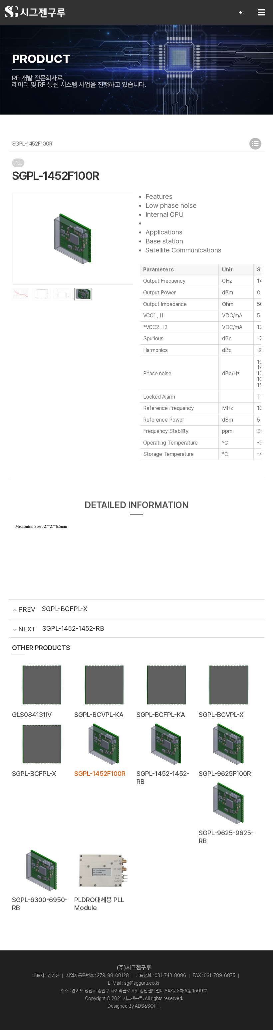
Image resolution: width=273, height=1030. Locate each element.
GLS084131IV (32, 715)
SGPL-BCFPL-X (64, 609)
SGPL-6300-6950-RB (40, 904)
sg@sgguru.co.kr (142, 983)
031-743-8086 (170, 975)
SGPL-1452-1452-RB (73, 628)
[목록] (255, 144)
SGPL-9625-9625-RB (226, 837)
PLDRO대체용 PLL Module (99, 904)
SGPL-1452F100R (100, 774)
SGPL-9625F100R (225, 774)
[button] (125, 238)
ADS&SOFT (147, 1006)
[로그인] (241, 13)
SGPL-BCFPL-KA (160, 715)
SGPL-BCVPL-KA (99, 715)
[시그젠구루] (35, 12)
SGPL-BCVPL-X (221, 715)
